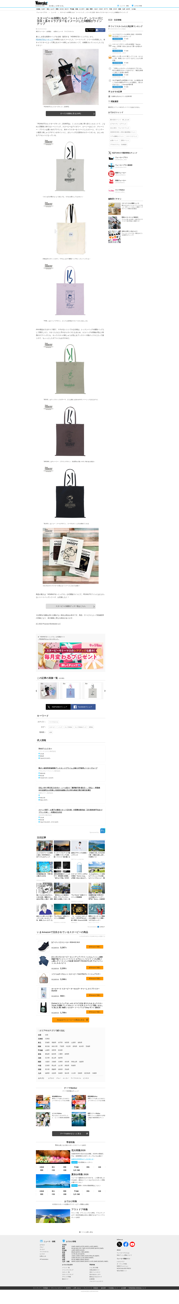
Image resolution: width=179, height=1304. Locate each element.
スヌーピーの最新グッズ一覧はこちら (71, 606)
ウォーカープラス (41, 12)
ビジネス (86, 1078)
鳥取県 (67, 1065)
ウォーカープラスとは (123, 1253)
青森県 (54, 1042)
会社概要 (123, 1288)
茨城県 (88, 1046)
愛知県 (47, 1054)
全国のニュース (58, 31)
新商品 (91, 727)
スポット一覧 (66, 1272)
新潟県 (60, 1050)
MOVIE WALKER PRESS (124, 1268)
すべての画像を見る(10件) (70, 114)
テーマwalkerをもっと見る (70, 1134)
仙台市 (52, 9)
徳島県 (60, 1069)
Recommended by (92, 926)
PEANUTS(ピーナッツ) (44, 39)
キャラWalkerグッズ (80, 727)
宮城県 (47, 1042)
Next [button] (105, 691)
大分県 (73, 1073)
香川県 (47, 1069)
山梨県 (47, 1050)
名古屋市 (82, 9)
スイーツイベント (131, 136)
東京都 (62, 9)
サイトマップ (37, 1288)
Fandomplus (44, 1259)
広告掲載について (113, 1288)
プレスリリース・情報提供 (90, 1288)
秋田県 (67, 1042)
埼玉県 (68, 1046)
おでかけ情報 (138, 6)
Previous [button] (37, 691)
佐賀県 (54, 1073)
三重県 (60, 1054)
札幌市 (43, 9)
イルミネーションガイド (96, 1281)
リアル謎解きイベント (117, 136)
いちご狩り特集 (94, 1267)
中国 (110, 9)
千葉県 (62, 1046)
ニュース (53, 12)
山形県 (73, 1042)
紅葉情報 (92, 1279)
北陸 (87, 9)
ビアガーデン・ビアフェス (118, 124)
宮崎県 (80, 1073)
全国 (50, 732)
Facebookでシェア (102, 30)
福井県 (60, 1058)
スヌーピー (52, 727)
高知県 (67, 1069)
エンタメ (66, 1078)
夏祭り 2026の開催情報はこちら (85, 1185)
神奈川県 (54, 1046)
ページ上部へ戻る (87, 1232)
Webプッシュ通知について (124, 1255)
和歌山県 (74, 1061)
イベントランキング (67, 1270)
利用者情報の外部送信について (137, 1288)
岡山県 (54, 1065)
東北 (48, 9)
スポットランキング (67, 1274)
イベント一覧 (66, 1267)
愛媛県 (54, 1069)
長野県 (54, 1050)
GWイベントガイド (95, 1272)
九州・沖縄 (65, 1261)
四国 (119, 9)
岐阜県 (54, 1054)
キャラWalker (68, 727)
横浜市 (67, 9)
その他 (133, 9)
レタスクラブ (120, 1261)
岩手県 (60, 1042)
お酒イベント (114, 140)
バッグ (60, 727)
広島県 (115, 9)
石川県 (47, 1058)
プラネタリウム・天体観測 (118, 144)
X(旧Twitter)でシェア (91, 30)
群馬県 (75, 1046)
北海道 (38, 9)
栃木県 (81, 1046)
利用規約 (45, 1288)
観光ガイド (65, 1279)
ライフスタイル (69, 31)
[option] (48, 690)
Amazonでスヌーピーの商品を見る (70, 1020)
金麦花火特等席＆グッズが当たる (82, 1159)
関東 (57, 9)
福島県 (80, 1042)
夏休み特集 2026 (79, 1174)
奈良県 (67, 1061)
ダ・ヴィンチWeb (122, 1264)
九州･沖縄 (76, 1170)
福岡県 (128, 9)
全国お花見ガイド (94, 1270)
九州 (123, 9)
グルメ (58, 1078)
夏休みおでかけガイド (96, 1276)
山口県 (60, 1065)
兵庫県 (60, 1061)
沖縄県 (94, 1073)
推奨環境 (68, 1288)
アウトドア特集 (79, 1209)
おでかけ (51, 1078)
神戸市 (106, 9)
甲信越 (72, 9)
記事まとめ (43, 1256)
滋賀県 (81, 1061)
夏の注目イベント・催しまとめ (119, 119)
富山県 (54, 1058)
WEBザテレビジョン (122, 1266)
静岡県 (67, 1054)
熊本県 (67, 1073)
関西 (91, 9)
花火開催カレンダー (81, 1162)
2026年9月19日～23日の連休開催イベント (123, 132)
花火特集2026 (78, 1150)
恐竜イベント (125, 140)
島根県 (73, 1065)
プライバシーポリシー (57, 1288)
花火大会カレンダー (95, 1274)
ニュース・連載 (124, 6)
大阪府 (96, 9)
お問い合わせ (77, 1288)
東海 (76, 9)
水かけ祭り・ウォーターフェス (119, 128)
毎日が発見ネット (122, 1270)
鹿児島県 (87, 1073)
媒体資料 (103, 1288)
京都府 (101, 9)
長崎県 (60, 1073)
